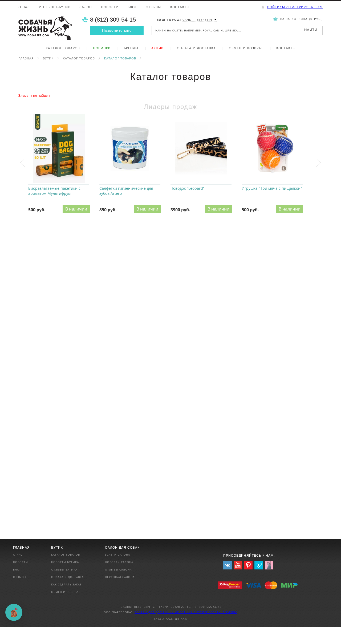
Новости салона (119, 562)
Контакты (179, 7)
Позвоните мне (117, 30)
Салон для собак (122, 547)
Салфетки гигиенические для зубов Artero (129, 149)
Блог (132, 7)
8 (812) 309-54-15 (113, 20)
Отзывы (153, 7)
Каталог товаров (63, 48)
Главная (26, 58)
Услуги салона (117, 554)
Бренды (131, 48)
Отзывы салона (118, 569)
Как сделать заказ (66, 584)
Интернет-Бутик (54, 7)
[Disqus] (170, 292)
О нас (24, 7)
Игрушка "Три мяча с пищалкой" (272, 149)
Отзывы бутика (64, 569)
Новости (110, 7)
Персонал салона (120, 577)
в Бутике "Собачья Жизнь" (215, 612)
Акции (157, 48)
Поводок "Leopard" (201, 149)
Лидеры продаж (170, 106)
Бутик (48, 58)
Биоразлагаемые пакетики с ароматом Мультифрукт (58, 149)
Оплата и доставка (196, 48)
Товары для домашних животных (164, 612)
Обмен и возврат (246, 48)
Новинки (102, 48)
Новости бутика (65, 562)
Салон (85, 7)
